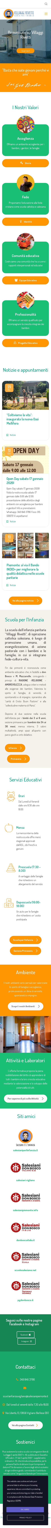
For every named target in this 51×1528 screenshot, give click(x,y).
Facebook (24, 1335)
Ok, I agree (25, 1509)
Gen (9, 452)
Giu (9, 388)
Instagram (25, 1341)
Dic (9, 538)
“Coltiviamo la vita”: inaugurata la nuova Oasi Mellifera (23, 419)
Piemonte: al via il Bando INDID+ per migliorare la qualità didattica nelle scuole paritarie (25, 571)
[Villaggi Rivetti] (19, 13)
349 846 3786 (27, 1379)
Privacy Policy (25, 1518)
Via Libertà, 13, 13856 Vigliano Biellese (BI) (27, 1413)
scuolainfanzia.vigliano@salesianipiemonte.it (25, 1396)
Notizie (13, 435)
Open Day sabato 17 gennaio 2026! (25, 480)
